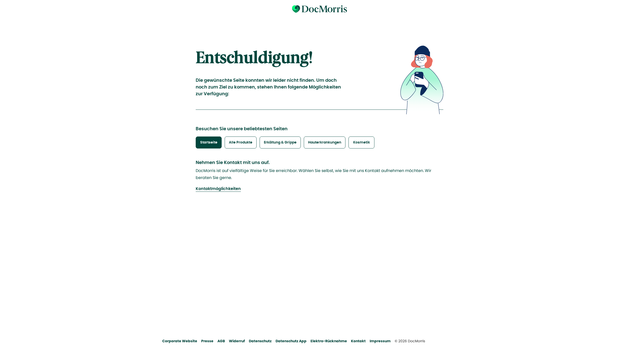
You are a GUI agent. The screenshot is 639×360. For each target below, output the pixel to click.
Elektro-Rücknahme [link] (329, 341)
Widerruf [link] (237, 341)
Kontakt (358, 341)
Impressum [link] (380, 341)
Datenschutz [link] (260, 341)
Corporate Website (179, 341)
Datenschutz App (291, 341)
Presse (207, 341)
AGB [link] (221, 341)
